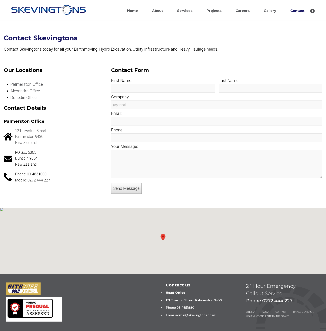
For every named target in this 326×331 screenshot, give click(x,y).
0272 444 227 (39, 180)
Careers (243, 11)
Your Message (124, 146)
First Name (121, 80)
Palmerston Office (26, 84)
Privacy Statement (303, 311)
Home (132, 11)
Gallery (270, 11)
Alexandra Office (25, 91)
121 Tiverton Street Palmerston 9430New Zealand (30, 137)
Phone (116, 130)
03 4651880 (37, 174)
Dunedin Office (23, 97)
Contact (297, 11)
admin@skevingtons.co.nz (195, 315)
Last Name (228, 80)
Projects (214, 11)
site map (251, 311)
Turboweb (283, 316)
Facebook (312, 11)
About (157, 11)
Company (120, 97)
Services (184, 11)
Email (116, 113)
